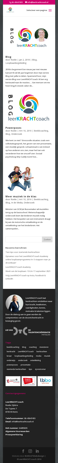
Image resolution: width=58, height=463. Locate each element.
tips (30, 369)
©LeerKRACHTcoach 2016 (29, 459)
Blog (8, 56)
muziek (47, 356)
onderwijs (11, 360)
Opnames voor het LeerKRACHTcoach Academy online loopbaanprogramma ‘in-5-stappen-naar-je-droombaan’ (28, 259)
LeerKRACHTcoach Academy (18, 267)
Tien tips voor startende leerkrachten (23, 252)
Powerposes (13, 127)
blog (24, 347)
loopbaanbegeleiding (24, 356)
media (38, 356)
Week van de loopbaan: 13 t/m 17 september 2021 (28, 271)
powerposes (12, 365)
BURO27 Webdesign (34, 456)
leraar (9, 356)
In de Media (17, 202)
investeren (44, 347)
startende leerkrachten (16, 369)
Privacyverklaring (14, 434)
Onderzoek (16, 134)
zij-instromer (40, 369)
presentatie (25, 365)
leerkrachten (41, 351)
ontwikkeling (35, 360)
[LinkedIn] (37, 451)
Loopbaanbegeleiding (16, 63)
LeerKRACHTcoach (26, 351)
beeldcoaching (13, 347)
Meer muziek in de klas (21, 196)
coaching (33, 347)
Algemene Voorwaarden (17, 431)
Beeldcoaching (41, 130)
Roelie (14, 59)
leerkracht (11, 351)
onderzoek (22, 360)
